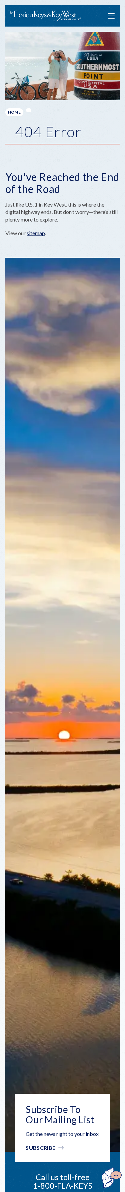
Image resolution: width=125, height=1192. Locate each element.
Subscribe (40, 1148)
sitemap (36, 233)
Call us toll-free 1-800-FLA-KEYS (62, 1181)
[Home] (44, 16)
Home (14, 112)
